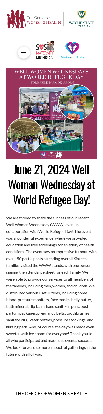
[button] (24, 53)
